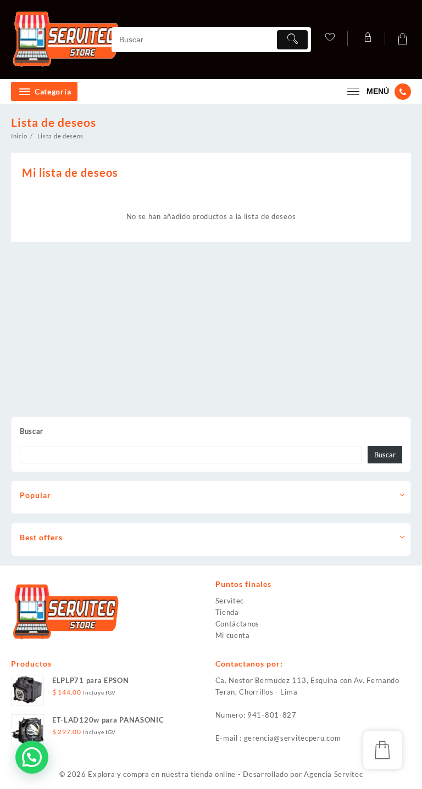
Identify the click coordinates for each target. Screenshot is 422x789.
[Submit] (292, 39)
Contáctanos (237, 623)
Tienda (227, 612)
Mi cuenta (232, 635)
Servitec (230, 600)
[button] (31, 757)
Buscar (31, 431)
